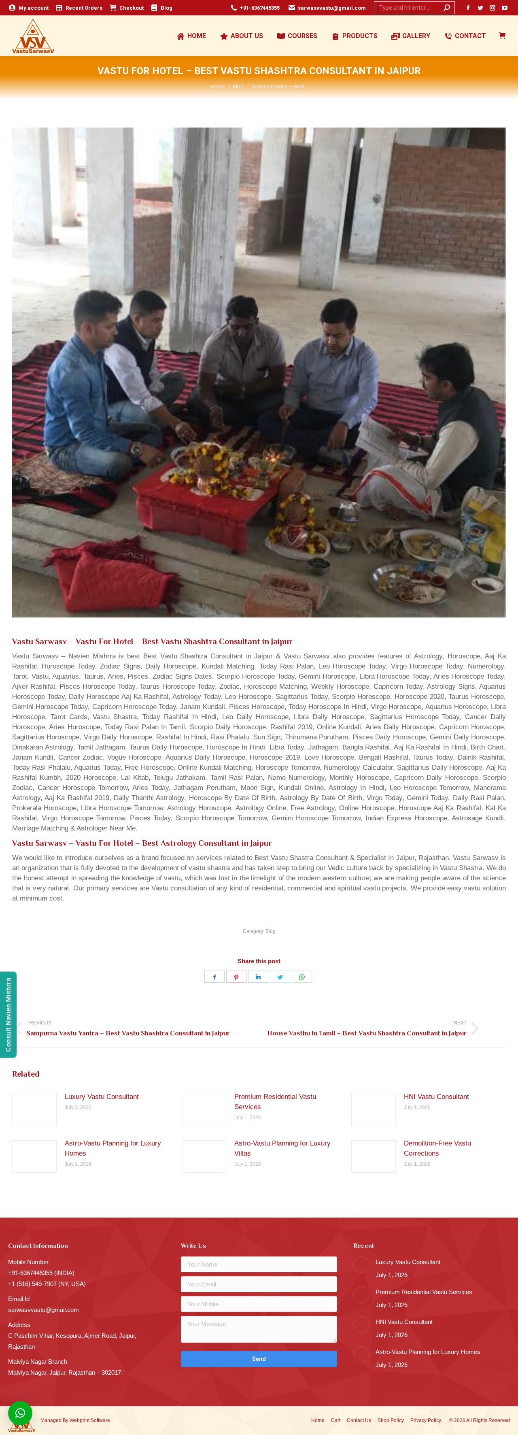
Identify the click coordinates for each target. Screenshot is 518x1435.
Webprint (79, 1420)
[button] (20, 1413)
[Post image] (34, 1110)
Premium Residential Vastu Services (275, 1102)
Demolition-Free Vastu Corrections (437, 1148)
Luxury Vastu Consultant (102, 1097)
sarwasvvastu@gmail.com (332, 8)
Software (100, 1420)
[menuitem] (28, 8)
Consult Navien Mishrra (8, 1015)
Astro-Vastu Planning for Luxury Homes (113, 1148)
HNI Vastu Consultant (436, 1097)
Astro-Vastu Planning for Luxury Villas (282, 1148)
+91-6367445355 (260, 8)
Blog (270, 931)
